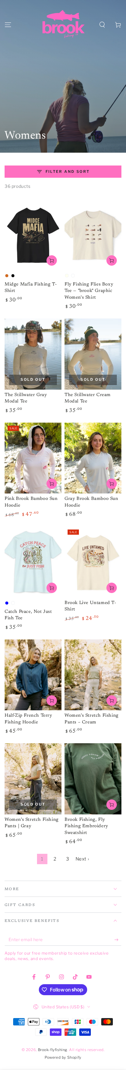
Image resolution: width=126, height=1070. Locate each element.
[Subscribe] (117, 939)
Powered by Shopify (63, 1057)
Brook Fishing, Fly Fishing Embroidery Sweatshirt (86, 826)
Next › (82, 859)
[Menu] (8, 25)
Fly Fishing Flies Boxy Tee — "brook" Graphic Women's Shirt (89, 291)
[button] (102, 25)
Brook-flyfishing (53, 1049)
